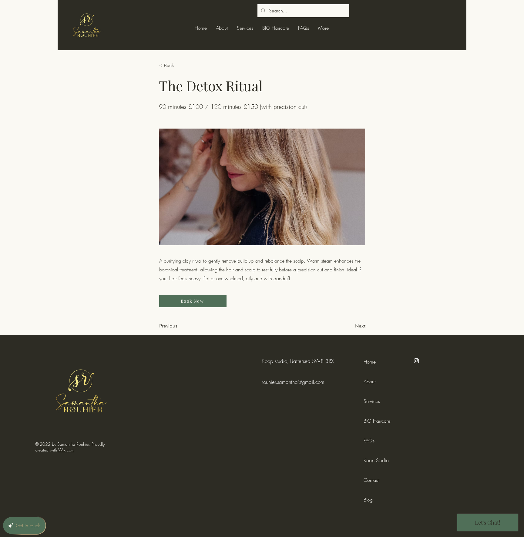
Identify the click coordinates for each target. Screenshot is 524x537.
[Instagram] (416, 360)
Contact (371, 480)
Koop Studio (376, 460)
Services (372, 401)
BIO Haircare (377, 421)
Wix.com (66, 450)
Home (370, 361)
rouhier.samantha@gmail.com (293, 381)
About (369, 381)
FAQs (369, 440)
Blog (368, 499)
